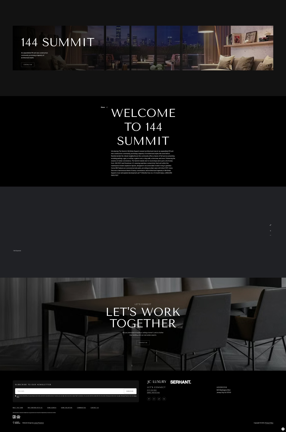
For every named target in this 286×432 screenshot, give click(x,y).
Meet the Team (18, 407)
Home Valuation (66, 407)
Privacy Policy (269, 423)
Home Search (51, 407)
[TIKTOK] (159, 399)
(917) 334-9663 (152, 390)
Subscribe (129, 391)
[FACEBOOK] (149, 399)
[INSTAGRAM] (154, 399)
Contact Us (28, 64)
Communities (81, 407)
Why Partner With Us (35, 407)
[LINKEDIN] (164, 399)
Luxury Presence (39, 423)
